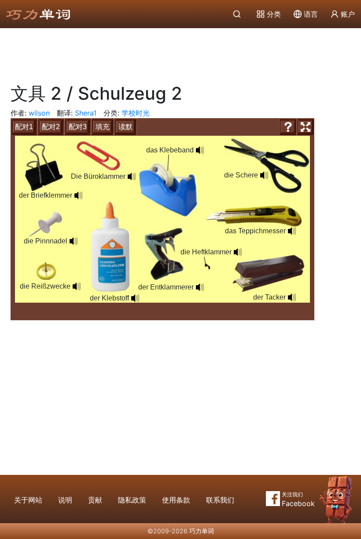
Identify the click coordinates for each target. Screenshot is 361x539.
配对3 (78, 126)
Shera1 (85, 113)
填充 (103, 126)
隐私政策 (132, 500)
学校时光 (136, 113)
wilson (39, 113)
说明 (65, 500)
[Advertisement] (180, 52)
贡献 (95, 500)
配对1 (24, 126)
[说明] (288, 127)
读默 (125, 126)
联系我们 (220, 500)
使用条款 (176, 500)
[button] (131, 176)
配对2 (51, 126)
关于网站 (28, 500)
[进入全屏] (305, 127)
